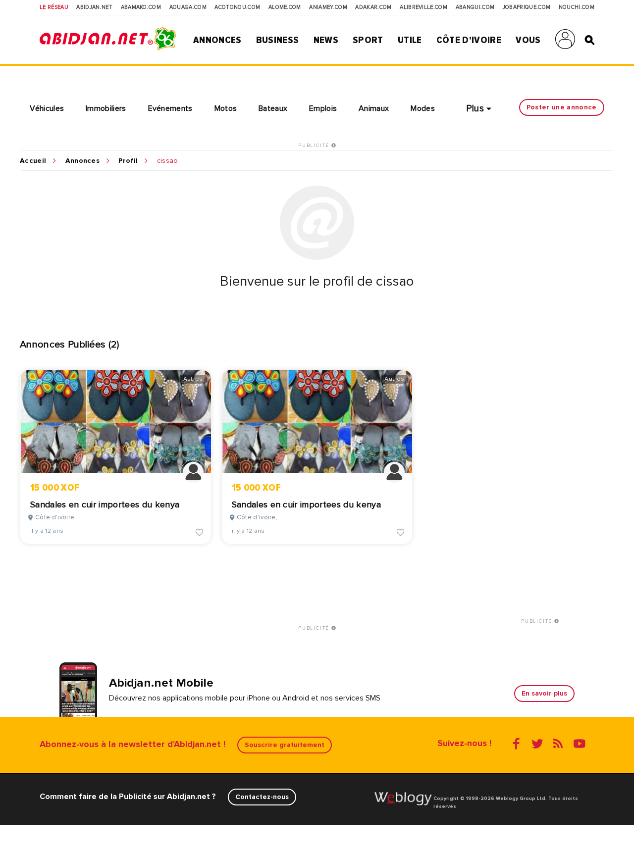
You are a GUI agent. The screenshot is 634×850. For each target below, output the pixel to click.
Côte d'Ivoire (468, 40)
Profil (128, 160)
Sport (368, 40)
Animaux (374, 108)
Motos (225, 108)
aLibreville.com (423, 7)
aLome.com (284, 7)
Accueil (33, 160)
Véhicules (47, 108)
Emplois (323, 108)
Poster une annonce (562, 107)
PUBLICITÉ (314, 145)
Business (277, 40)
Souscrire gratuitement (284, 745)
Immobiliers (106, 108)
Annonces (217, 40)
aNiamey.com (328, 7)
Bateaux (273, 108)
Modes (423, 108)
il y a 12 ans (46, 531)
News (326, 40)
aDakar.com (373, 7)
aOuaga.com (188, 7)
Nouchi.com (576, 7)
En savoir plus (544, 693)
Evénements (170, 108)
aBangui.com (475, 7)
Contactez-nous (262, 797)
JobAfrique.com (526, 7)
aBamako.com (141, 7)
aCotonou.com (237, 7)
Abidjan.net (94, 7)
